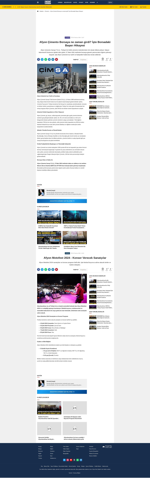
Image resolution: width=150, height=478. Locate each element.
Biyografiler (66, 453)
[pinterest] (56, 59)
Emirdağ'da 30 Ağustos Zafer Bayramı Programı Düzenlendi (73, 417)
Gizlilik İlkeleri (97, 466)
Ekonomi (92, 2)
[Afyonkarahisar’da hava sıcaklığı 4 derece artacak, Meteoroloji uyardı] (75, 428)
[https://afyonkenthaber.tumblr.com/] (74, 460)
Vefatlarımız (53, 458)
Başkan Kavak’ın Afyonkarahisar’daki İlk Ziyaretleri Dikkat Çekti (48, 417)
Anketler (91, 446)
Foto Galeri (135, 7)
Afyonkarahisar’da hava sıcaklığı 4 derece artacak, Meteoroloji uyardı (74, 438)
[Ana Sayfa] (37, 11)
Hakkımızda (105, 466)
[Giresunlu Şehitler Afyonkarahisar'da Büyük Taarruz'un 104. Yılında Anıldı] (49, 428)
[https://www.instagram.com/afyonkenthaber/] (67, 460)
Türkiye (40, 458)
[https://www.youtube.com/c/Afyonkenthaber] (71, 460)
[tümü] (97, 2)
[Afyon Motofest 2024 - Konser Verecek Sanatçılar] (62, 288)
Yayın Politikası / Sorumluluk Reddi (59, 466)
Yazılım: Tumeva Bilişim (74, 472)
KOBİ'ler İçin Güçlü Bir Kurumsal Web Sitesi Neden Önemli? (48, 226)
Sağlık (39, 453)
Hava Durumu (92, 448)
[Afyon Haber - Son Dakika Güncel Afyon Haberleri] (48, 2)
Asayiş (75, 2)
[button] (15, 7)
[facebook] (38, 59)
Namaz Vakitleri (93, 455)
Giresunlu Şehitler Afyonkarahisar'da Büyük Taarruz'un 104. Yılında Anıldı (46, 438)
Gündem (60, 2)
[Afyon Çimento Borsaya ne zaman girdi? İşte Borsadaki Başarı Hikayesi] (62, 78)
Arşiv (77, 448)
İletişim (83, 466)
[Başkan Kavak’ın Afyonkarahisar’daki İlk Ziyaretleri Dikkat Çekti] (49, 407)
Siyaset (81, 2)
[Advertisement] (75, 24)
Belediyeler (67, 2)
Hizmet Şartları (72, 466)
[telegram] (49, 59)
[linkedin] (52, 59)
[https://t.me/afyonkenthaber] (81, 460)
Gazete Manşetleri (93, 451)
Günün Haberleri (80, 446)
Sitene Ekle (46, 466)
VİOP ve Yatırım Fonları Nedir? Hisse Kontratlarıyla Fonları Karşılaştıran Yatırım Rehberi (74, 227)
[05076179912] (77, 460)
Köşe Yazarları (66, 451)
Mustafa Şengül (51, 190)
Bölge (51, 446)
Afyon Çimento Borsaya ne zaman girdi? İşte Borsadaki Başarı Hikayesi (66, 11)
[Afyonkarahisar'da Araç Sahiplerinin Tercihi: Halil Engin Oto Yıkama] (49, 237)
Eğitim (51, 448)
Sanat (51, 453)
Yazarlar (144, 7)
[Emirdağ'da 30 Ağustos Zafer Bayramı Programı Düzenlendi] (75, 407)
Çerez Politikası (89, 466)
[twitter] (42, 59)
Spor (86, 2)
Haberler (42, 11)
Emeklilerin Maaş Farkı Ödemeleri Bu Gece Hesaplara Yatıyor (74, 247)
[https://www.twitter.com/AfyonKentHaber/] (64, 460)
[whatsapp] (45, 59)
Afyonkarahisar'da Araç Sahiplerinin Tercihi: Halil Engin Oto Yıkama (49, 247)
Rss (42, 466)
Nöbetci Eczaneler (93, 453)
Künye (78, 466)
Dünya (39, 448)
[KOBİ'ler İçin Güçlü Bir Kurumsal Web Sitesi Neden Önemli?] (49, 217)
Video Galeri (124, 7)
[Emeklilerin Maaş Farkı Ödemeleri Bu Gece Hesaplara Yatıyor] (75, 237)
